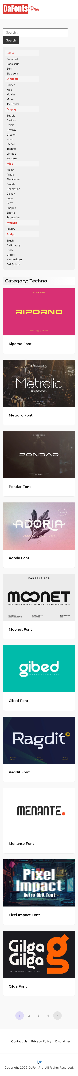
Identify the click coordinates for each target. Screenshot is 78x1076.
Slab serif (12, 73)
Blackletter (13, 179)
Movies (11, 94)
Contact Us (19, 1041)
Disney (11, 193)
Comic (10, 125)
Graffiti (11, 254)
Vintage (11, 153)
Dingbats (13, 78)
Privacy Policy (41, 1041)
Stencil (11, 144)
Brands (11, 184)
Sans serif (13, 63)
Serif (9, 68)
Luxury (11, 228)
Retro (10, 203)
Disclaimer (62, 1041)
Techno (11, 148)
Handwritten (14, 259)
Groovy (11, 134)
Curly (10, 250)
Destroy (11, 129)
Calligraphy (14, 245)
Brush (10, 240)
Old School (13, 264)
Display (11, 109)
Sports (11, 212)
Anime (10, 169)
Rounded (12, 59)
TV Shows (13, 104)
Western (12, 158)
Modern (12, 222)
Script (11, 234)
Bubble (11, 115)
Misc (10, 163)
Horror (10, 139)
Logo (10, 198)
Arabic (11, 174)
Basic (10, 52)
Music (10, 99)
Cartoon (11, 120)
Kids (9, 89)
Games (11, 85)
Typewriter (13, 217)
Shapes (11, 207)
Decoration (13, 188)
